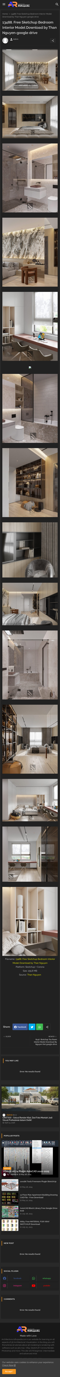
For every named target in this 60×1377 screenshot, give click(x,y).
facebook (17, 1278)
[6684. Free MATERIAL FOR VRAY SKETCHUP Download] (10, 1225)
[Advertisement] (30, 1000)
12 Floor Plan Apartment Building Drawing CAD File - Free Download (39, 1196)
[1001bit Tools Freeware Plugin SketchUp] (10, 1185)
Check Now (7, 1365)
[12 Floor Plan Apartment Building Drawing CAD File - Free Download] (10, 1198)
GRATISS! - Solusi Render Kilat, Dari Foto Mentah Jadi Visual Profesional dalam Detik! (27, 1118)
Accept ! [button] (9, 1371)
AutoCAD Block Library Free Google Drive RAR (38, 1209)
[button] (57, 4)
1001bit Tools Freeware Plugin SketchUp (38, 1181)
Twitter (32, 1027)
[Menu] (4, 4)
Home (5, 14)
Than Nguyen (34, 974)
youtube (46, 1286)
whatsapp (47, 1278)
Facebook (21, 1027)
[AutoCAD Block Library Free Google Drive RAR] (10, 1212)
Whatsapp (39, 1027)
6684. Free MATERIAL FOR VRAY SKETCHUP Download (35, 1222)
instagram (17, 1286)
